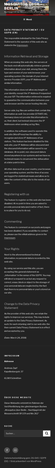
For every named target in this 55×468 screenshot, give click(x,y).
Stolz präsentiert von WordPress (25, 461)
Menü (29, 19)
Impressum (22, 45)
